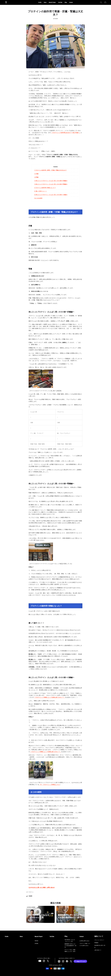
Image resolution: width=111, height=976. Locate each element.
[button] (52, 2)
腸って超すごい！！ (40, 191)
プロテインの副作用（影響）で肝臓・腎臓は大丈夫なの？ (50, 170)
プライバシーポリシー (99, 940)
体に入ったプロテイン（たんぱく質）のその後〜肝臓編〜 (51, 180)
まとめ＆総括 (38, 198)
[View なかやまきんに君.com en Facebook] (67, 961)
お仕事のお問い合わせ (84, 940)
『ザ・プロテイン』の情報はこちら (49, 784)
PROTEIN (36, 940)
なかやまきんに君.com (57, 965)
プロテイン (31, 892)
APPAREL (36, 943)
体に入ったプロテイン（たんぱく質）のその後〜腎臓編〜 (51, 184)
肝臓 (36, 173)
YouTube (52, 936)
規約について (98, 936)
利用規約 (96, 942)
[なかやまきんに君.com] (6, 2)
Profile (6, 936)
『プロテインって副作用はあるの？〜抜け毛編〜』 (66, 132)
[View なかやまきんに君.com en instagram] (43, 961)
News (21, 936)
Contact (82, 936)
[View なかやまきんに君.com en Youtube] (40, 961)
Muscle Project (38, 936)
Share (30, 896)
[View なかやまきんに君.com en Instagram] (59, 961)
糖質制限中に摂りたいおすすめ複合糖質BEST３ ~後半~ (70, 945)
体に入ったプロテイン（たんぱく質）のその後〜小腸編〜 (51, 194)
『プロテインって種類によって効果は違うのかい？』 (49, 697)
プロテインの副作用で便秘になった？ (45, 187)
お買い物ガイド (97, 950)
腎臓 (36, 177)
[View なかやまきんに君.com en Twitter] (47, 961)
